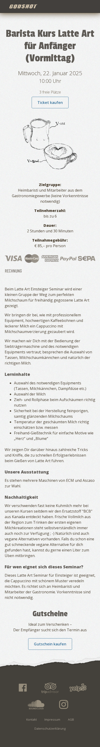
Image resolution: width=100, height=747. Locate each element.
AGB (71, 719)
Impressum (52, 719)
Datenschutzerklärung (50, 728)
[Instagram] (64, 704)
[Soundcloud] (36, 704)
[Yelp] (78, 688)
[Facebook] (22, 688)
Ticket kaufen (50, 102)
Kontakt (31, 719)
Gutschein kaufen (50, 644)
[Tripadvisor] (50, 688)
